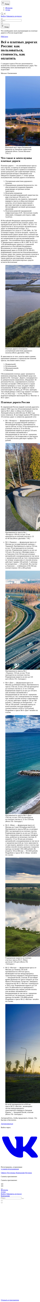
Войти (3, 16)
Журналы (8, 8)
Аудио (7, 10)
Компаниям (20, 1173)
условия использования (10, 1169)
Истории (28, 1173)
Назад (6, 4)
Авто (6, 36)
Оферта (4, 1173)
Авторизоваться (7, 1124)
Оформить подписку (14, 16)
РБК (2, 36)
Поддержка (11, 1173)
